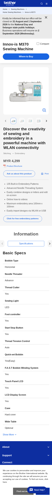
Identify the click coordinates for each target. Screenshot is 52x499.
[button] (5, 121)
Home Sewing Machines (12, 12)
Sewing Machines (17, 9)
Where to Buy (26, 56)
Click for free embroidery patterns (23, 218)
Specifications (26, 243)
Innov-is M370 (30, 12)
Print (47, 174)
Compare (44, 44)
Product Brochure (14, 166)
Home (5, 9)
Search (41, 3)
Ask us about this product (19, 174)
